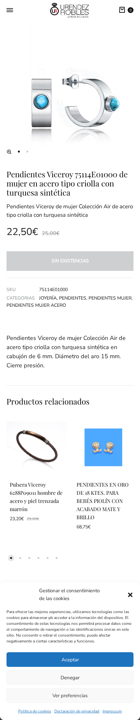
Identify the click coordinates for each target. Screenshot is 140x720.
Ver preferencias (70, 695)
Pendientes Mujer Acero (36, 305)
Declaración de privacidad (76, 711)
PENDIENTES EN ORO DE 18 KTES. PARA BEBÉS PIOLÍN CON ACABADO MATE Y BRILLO (103, 501)
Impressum (112, 711)
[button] (130, 595)
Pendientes (72, 298)
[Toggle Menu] (10, 10)
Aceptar (70, 659)
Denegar (70, 677)
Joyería (48, 298)
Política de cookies (34, 711)
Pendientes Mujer (110, 298)
